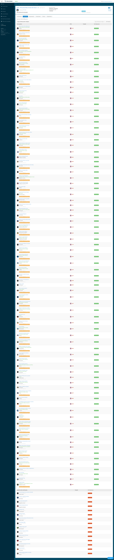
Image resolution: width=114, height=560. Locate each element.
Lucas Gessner (22, 548)
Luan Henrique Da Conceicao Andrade (26, 492)
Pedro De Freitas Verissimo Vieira (25, 204)
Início (16, 4)
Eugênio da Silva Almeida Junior (24, 301)
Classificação (38, 16)
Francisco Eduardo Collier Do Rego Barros (26, 468)
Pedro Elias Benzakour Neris (24, 125)
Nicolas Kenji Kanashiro (23, 108)
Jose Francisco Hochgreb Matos (24, 86)
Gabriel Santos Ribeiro (23, 231)
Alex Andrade (21, 472)
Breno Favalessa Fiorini (23, 363)
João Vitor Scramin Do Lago (24, 274)
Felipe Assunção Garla (23, 138)
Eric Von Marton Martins (23, 50)
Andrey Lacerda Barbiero (23, 175)
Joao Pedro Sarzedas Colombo (24, 339)
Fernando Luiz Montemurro (24, 279)
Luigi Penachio (21, 482)
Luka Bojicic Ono (22, 314)
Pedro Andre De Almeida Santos (25, 421)
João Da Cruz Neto (22, 68)
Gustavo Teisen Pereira (23, 321)
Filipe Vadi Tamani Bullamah (24, 260)
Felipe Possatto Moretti (23, 236)
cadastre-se (110, 1)
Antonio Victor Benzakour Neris (24, 219)
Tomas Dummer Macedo (23, 254)
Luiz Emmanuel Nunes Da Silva (24, 543)
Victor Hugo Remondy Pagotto (24, 539)
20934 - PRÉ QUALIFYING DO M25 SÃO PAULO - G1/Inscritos (28, 4)
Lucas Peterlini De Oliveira (23, 352)
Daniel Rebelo (21, 326)
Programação (31, 16)
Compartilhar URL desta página (22, 12)
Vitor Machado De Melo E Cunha (25, 408)
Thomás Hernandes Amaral (24, 333)
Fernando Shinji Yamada (23, 182)
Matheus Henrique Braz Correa (24, 441)
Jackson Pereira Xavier (23, 450)
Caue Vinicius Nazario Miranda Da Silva (26, 517)
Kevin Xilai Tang (22, 478)
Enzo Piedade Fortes (23, 120)
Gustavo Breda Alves (23, 90)
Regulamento (49, 16)
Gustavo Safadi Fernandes (24, 496)
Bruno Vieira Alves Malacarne (24, 26)
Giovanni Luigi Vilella (22, 38)
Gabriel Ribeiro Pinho (23, 149)
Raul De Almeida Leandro (23, 294)
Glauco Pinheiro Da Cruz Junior (24, 375)
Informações (19, 16)
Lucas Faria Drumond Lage (24, 192)
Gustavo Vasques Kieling (23, 457)
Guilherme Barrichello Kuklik (24, 44)
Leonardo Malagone (22, 213)
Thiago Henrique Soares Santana (25, 390)
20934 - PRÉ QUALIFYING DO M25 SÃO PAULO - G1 (28, 7)
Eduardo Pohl (21, 509)
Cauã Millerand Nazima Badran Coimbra (26, 401)
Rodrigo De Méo (22, 513)
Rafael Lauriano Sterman (23, 535)
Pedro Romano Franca (23, 358)
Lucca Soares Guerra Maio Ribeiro (25, 79)
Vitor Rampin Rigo (22, 186)
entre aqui (105, 1)
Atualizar (108, 21)
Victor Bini (21, 96)
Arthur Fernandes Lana (23, 370)
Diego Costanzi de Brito (23, 381)
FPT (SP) (24, 9)
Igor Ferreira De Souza (23, 62)
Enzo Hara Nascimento (23, 500)
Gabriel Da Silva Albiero (23, 247)
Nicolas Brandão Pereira (23, 208)
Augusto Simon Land (22, 526)
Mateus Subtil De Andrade (24, 386)
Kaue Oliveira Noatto (23, 267)
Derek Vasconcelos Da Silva (24, 434)
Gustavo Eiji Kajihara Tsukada (24, 243)
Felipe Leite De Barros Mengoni (24, 445)
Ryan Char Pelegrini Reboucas (24, 224)
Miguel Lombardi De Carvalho (24, 307)
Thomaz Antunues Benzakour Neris (25, 132)
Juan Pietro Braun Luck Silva (24, 160)
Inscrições (25, 16)
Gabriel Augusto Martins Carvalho (25, 552)
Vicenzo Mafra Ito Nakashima (24, 32)
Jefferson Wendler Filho (23, 170)
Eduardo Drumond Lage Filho (24, 198)
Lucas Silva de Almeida (23, 397)
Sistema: (2, 24)
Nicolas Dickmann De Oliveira (24, 428)
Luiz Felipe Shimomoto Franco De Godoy (26, 164)
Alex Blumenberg (22, 56)
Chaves (44, 16)
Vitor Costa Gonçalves (23, 288)
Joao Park (21, 414)
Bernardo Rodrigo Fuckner (24, 461)
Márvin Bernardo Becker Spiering (25, 114)
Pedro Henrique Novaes (23, 156)
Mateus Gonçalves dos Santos (24, 346)
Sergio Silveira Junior (23, 75)
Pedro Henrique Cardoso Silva (24, 143)
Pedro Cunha (21, 283)
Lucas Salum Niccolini (23, 102)
